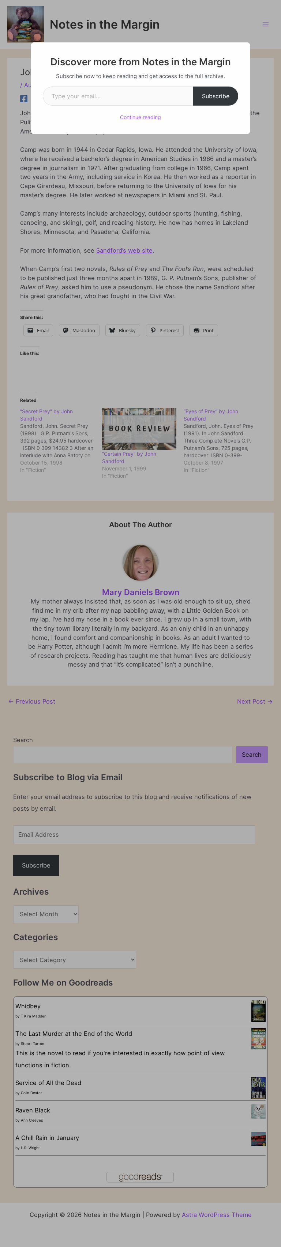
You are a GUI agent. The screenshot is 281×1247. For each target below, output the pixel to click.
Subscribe (215, 96)
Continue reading (140, 117)
